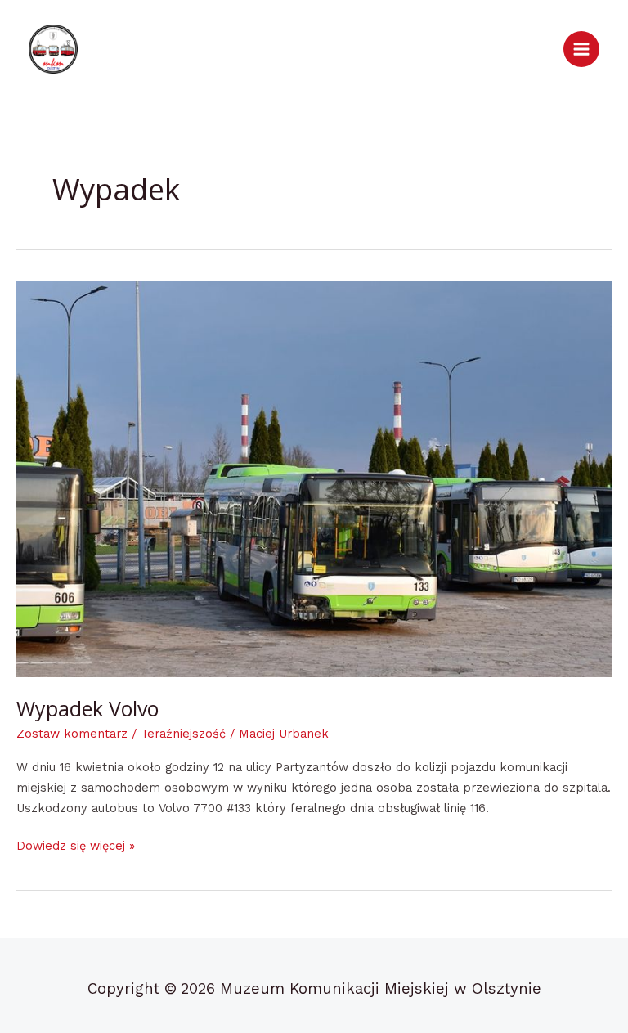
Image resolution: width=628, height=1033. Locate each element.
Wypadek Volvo (87, 708)
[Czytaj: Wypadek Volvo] (314, 479)
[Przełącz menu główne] (581, 49)
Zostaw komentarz (72, 733)
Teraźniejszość (183, 733)
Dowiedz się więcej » (75, 844)
